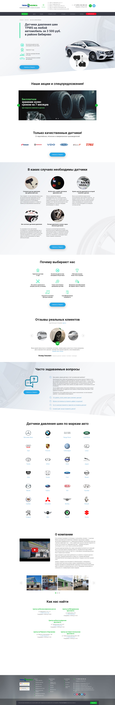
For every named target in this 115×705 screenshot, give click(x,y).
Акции (51, 680)
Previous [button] (18, 105)
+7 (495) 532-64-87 (70, 637)
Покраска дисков (39, 682)
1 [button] (56, 119)
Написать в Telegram (29, 67)
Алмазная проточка (40, 688)
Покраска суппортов (40, 693)
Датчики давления (40, 695)
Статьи (66, 684)
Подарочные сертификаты (53, 683)
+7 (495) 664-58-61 (70, 614)
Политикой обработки (63, 702)
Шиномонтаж (39, 684)
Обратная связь (67, 687)
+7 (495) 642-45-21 (44, 635)
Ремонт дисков (39, 680)
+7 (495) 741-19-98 (44, 613)
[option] (57, 38)
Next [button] (96, 105)
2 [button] (58, 119)
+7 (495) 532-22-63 (57, 625)
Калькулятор (53, 689)
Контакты (67, 682)
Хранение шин (39, 686)
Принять (94, 702)
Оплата (51, 691)
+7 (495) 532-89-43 (81, 679)
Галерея (52, 687)
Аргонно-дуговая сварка (39, 691)
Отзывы (52, 685)
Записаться (91, 13)
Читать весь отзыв (57, 351)
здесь (64, 323)
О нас (66, 680)
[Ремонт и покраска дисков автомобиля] (30, 6)
